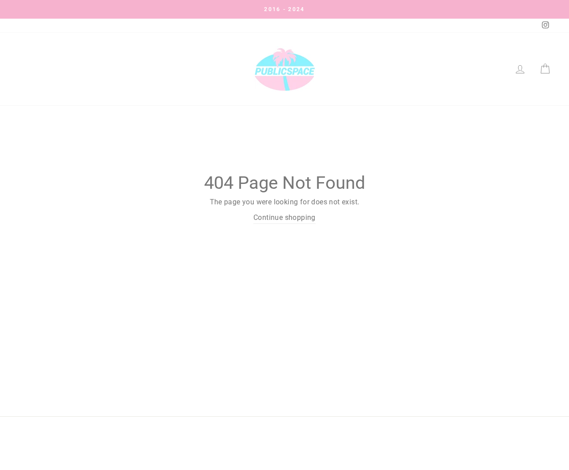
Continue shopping (284, 217)
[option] (284, 9)
